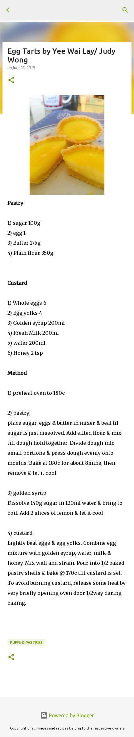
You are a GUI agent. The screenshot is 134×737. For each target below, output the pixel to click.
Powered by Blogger (71, 715)
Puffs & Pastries (26, 642)
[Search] (125, 10)
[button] (11, 80)
